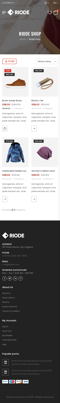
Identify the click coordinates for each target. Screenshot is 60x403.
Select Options (34, 129)
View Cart (6, 331)
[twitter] (10, 278)
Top (8, 70)
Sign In (5, 326)
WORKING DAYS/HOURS (14, 270)
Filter (11, 61)
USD (45, 3)
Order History (8, 297)
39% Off (9, 74)
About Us (6, 293)
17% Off (9, 141)
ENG (54, 3)
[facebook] (4, 278)
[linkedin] (15, 278)
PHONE (5, 253)
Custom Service (9, 306)
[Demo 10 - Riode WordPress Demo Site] (18, 12)
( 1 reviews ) (18, 108)
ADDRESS (7, 244)
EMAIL (5, 261)
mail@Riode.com (10, 264)
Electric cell (37, 100)
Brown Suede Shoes (12, 100)
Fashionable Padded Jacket (16, 170)
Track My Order (9, 339)
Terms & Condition (11, 311)
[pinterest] (20, 278)
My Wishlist (7, 335)
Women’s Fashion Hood (43, 170)
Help (4, 344)
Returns (5, 302)
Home (23, 39)
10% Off (38, 70)
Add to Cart (4, 129)
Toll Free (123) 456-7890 (14, 255)
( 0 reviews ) (48, 108)
